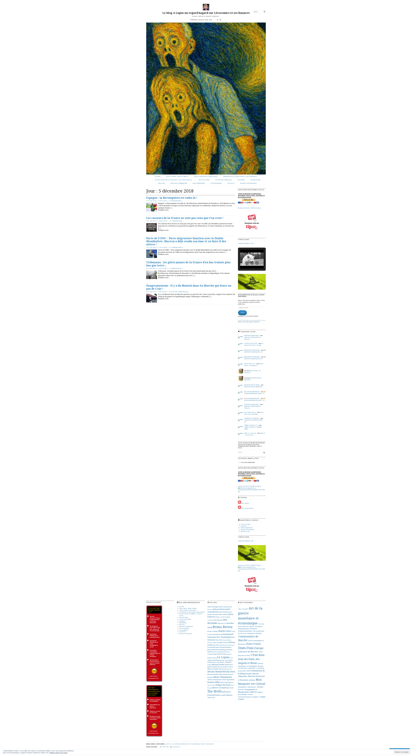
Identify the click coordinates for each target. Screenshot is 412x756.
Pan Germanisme (199, 183)
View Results (153, 676)
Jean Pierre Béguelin (217, 652)
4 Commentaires (175, 201)
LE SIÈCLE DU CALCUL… (251, 343)
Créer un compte (246, 524)
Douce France (253, 643)
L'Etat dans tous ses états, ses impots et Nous (251, 659)
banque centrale (220, 617)
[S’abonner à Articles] (239, 503)
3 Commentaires (175, 268)
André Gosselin (223, 612)
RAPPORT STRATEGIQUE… (252, 335)
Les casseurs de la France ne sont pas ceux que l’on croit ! (184, 218)
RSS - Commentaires (247, 508)
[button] (247, 263)
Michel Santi (220, 667)
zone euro (211, 697)
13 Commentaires (175, 247)
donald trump (218, 634)
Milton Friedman (212, 669)
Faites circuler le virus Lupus (205, 176)
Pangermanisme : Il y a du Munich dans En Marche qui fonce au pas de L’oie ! (188, 287)
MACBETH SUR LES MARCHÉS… (253, 387)
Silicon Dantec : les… (250, 363)
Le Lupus (223, 657)
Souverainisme (216, 183)
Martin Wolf (216, 662)
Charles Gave (224, 630)
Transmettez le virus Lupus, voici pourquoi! (240, 176)
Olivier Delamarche (222, 677)
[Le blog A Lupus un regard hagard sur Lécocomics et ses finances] (206, 98)
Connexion (244, 526)
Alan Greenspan (213, 607)
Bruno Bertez (223, 627)
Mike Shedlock (228, 667)
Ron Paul (229, 688)
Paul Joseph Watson (226, 682)
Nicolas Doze (229, 671)
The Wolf (153, 201)
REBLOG (253, 692)
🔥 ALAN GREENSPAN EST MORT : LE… (254, 392)
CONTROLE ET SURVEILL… (252, 418)
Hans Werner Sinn (218, 645)
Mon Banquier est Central (251, 682)
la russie (214, 658)
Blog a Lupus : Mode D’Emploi (177, 176)
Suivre (242, 312)
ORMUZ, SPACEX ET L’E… (251, 425)
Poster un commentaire (178, 291)
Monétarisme (251, 687)
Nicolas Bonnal (214, 671)
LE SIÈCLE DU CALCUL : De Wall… (253, 344)
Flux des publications (247, 527)
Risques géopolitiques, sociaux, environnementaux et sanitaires (250, 694)
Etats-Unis (219, 640)
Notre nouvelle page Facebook (249, 322)
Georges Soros (222, 642)
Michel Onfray (212, 667)
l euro (231, 658)
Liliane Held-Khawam (214, 660)
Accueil (158, 176)
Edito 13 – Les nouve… (250, 433)
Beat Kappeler (218, 620)
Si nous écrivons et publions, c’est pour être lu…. (173, 180)
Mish (220, 669)
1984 (239, 609)
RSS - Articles (245, 503)
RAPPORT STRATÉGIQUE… (252, 404)
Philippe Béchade (222, 685)
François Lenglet (212, 642)
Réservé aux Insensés (248, 183)
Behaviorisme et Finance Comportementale (247, 629)
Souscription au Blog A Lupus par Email (251, 295)
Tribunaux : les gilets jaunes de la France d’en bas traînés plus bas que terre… (188, 263)
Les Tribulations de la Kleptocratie (251, 672)
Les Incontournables (223, 180)
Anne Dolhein (222, 614)
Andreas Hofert (218, 609)
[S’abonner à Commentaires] (239, 508)
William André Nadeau (223, 695)
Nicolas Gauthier (213, 674)
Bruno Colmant (212, 631)
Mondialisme (256, 180)
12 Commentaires (175, 221)
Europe (259, 648)
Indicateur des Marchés (248, 651)
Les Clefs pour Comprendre (246, 668)
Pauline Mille (213, 682)
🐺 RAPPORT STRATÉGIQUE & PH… (255, 351)
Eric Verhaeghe (224, 637)
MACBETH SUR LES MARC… (252, 385)
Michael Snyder (218, 664)
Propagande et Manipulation (247, 690)
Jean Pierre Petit (219, 654)
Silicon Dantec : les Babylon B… (253, 364)
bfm (219, 623)
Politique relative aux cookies (58, 753)
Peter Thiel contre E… (250, 412)
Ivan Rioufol (211, 647)
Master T (223, 662)
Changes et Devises (254, 633)
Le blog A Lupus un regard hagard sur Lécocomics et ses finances (206, 13)
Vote (154, 671)
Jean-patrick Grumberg (216, 649)
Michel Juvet (229, 665)
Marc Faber (225, 660)
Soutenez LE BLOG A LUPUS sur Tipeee (249, 208)
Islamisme (241, 180)
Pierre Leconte (219, 687)
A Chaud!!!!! (245, 609)
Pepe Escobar (211, 685)
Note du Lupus (204, 180)
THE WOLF (231, 183)
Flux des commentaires (247, 529)
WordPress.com (245, 531)
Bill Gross (223, 623)
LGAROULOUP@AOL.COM (245, 243)
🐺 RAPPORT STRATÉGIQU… (252, 350)
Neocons (161, 183)
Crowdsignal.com (153, 678)
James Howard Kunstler (223, 647)
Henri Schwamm (229, 645)
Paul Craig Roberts (228, 680)
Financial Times (227, 640)
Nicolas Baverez (227, 669)
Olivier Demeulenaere (214, 680)
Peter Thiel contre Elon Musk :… (253, 413)
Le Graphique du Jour (255, 666)
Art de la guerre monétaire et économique (183, 744)
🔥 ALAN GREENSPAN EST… (252, 391)
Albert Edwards (224, 607)
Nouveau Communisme (178, 183)
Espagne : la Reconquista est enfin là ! (171, 197)
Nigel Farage (223, 674)
